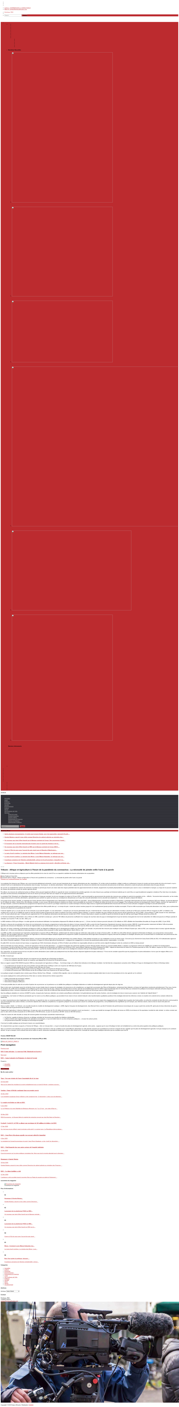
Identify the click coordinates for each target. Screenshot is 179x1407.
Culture (14, 33)
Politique (14, 27)
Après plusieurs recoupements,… (28, 204)
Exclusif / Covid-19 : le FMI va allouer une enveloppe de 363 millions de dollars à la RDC (29, 1123)
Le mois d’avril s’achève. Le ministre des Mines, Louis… (20, 1249)
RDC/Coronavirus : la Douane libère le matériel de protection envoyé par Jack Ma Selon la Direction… (31, 1117)
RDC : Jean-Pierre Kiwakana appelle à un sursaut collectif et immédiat (23, 1135)
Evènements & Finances (23, 43)
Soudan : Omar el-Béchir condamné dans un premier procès (20, 1090)
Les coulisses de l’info (18, 36)
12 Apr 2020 (4, 1150)
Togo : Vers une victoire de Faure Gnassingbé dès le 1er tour (20, 1078)
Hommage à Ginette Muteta (9, 1159)
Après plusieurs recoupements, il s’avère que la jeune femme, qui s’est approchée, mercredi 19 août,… (37, 834)
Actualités (7, 22)
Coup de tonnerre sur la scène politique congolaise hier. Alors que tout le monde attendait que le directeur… (32, 1153)
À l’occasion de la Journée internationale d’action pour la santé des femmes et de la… (31, 843)
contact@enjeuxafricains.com (9, 1301)
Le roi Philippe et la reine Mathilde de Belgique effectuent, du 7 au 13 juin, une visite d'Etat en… (29, 1108)
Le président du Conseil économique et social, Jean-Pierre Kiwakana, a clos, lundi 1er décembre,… (30, 1141)
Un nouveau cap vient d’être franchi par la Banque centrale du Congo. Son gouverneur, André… (34, 840)
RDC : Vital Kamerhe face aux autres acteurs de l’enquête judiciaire (22, 1147)
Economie (15, 28)
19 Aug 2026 (4, 1162)
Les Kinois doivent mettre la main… (28, 743)
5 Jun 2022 (4, 1105)
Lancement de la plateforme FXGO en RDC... (18, 1211)
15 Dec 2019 (4, 1093)
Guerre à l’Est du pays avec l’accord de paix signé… (19, 1236)
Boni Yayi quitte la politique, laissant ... (16, 1258)
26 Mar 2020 (4, 1114)
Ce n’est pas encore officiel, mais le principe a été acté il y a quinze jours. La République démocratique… (32, 1129)
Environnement (16, 31)
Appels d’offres (20, 42)
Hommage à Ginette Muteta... (13, 1198)
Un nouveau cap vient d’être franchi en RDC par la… (20, 1227)
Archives (3, 1291)
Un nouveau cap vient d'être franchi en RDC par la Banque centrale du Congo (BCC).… (32, 847)
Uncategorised (8, 1284)
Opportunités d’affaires (22, 46)
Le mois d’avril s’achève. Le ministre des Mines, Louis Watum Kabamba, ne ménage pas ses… (34, 853)
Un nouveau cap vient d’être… (27, 298)
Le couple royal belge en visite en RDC (13, 1102)
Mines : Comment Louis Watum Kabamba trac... (19, 1246)
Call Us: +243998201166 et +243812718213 (17, 8)
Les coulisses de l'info (10, 1277)
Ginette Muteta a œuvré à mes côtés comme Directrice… (21, 1201)
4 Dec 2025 (4, 1138)
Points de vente (20, 39)
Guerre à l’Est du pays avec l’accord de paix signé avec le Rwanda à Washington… (30, 850)
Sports (14, 34)
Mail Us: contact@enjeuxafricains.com (15, 9)
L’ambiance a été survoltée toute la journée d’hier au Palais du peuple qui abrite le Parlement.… (29, 1177)
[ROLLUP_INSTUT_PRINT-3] (10, 1041)
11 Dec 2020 (4, 1174)
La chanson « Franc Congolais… (27, 612)
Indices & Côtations (21, 45)
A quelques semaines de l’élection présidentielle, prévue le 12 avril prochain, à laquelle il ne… (34, 860)
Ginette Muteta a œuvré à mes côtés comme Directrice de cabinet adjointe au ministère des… (34, 837)
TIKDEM (30, 1405)
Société (14, 30)
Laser (13, 25)
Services (14, 37)
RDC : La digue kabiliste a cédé (11, 1171)
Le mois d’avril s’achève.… (26, 528)
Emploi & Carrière (21, 40)
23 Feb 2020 (4, 1081)
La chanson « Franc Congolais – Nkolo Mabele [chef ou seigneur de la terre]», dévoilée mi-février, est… (37, 863)
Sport (6, 1281)
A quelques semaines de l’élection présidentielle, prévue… (21, 1262)
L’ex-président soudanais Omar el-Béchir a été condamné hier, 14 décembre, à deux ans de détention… (31, 1096)
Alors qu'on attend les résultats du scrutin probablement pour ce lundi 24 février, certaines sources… (30, 1084)
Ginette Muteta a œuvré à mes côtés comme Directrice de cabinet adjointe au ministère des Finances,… (31, 1165)
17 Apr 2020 (4, 1126)
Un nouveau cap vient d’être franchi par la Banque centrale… (22, 1214)
